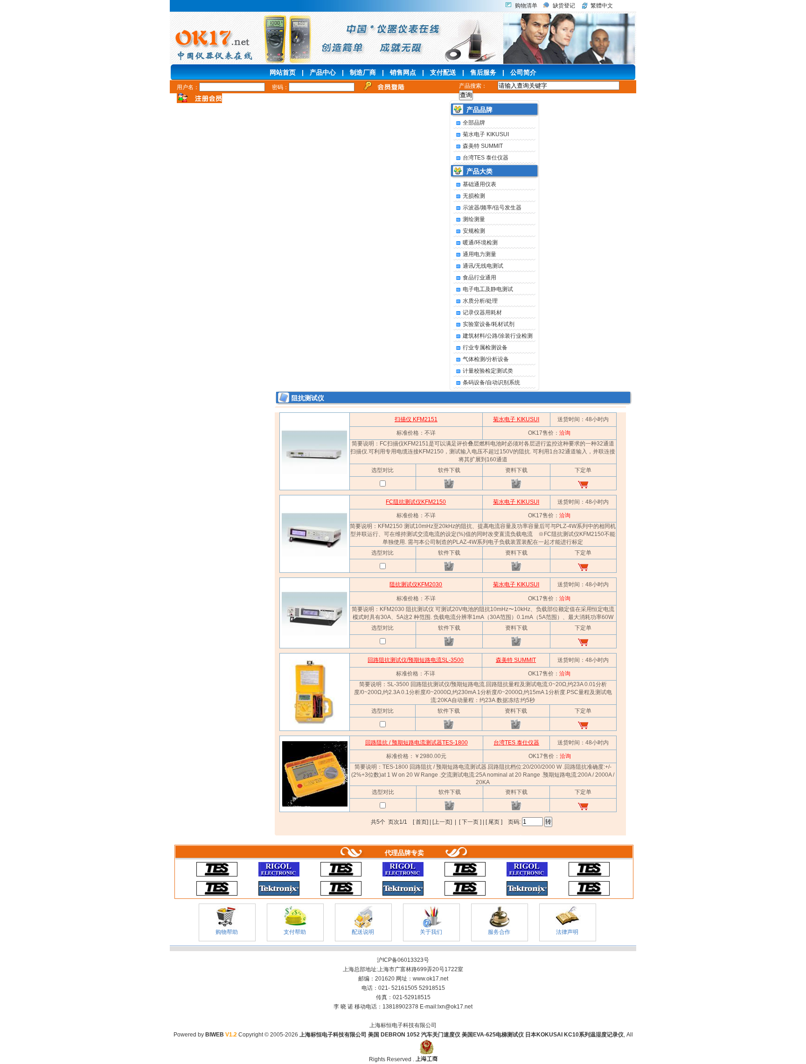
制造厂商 (363, 72)
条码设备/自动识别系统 (491, 382)
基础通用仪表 (479, 184)
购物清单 (526, 5)
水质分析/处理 (480, 301)
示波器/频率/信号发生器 (492, 207)
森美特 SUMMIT (483, 146)
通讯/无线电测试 (483, 266)
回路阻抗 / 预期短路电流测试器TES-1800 (416, 742)
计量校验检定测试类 (488, 371)
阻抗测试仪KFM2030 (415, 584)
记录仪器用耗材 (482, 312)
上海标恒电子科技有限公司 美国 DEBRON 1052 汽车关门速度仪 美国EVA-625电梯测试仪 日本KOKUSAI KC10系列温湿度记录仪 (461, 1034)
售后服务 (483, 72)
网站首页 (283, 72)
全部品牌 (474, 122)
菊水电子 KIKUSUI (486, 134)
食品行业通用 (479, 277)
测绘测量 (474, 219)
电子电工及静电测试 (488, 289)
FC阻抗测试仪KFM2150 (416, 502)
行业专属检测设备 (485, 347)
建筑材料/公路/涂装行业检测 (498, 336)
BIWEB (221, 1034)
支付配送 (443, 72)
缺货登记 (564, 5)
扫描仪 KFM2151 (416, 419)
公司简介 (523, 72)
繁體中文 (602, 5)
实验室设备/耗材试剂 (488, 324)
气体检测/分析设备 (486, 359)
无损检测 (474, 196)
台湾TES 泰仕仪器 (485, 157)
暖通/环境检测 (480, 242)
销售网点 (403, 72)
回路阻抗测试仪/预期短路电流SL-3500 (416, 660)
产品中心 (323, 72)
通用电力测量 (479, 254)
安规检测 (474, 231)
